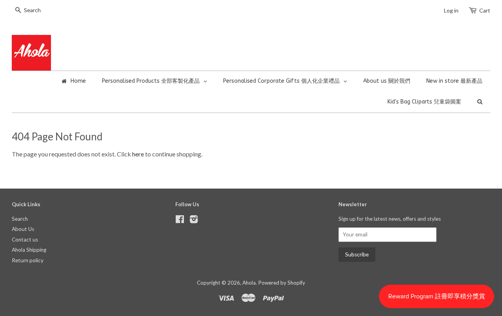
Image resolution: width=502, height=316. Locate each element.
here (138, 154)
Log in (451, 10)
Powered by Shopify (281, 283)
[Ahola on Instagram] (193, 221)
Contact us (25, 239)
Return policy (28, 260)
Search (20, 219)
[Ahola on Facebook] (179, 221)
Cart (484, 10)
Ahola (249, 283)
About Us (23, 229)
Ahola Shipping (29, 250)
